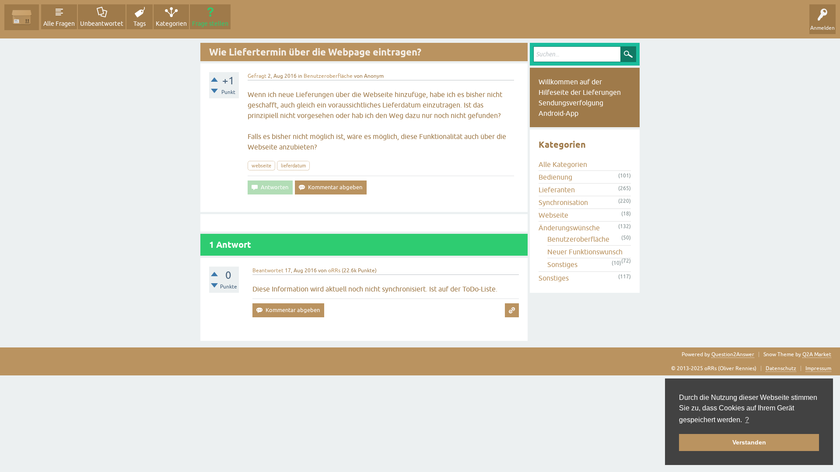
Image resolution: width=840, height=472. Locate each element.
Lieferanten (557, 190)
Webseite (553, 215)
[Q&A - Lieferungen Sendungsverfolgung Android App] (21, 17)
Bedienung (555, 177)
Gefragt (257, 76)
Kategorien (171, 23)
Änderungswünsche (569, 228)
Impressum (818, 368)
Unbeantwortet (101, 23)
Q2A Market (816, 354)
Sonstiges (562, 264)
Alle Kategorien (563, 164)
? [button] (747, 419)
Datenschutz (781, 368)
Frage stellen (210, 23)
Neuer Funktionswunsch (585, 252)
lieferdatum (293, 165)
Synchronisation (563, 202)
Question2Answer (732, 354)
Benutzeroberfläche (328, 76)
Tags (139, 23)
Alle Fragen (59, 23)
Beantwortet (268, 270)
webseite (261, 165)
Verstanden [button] (749, 442)
